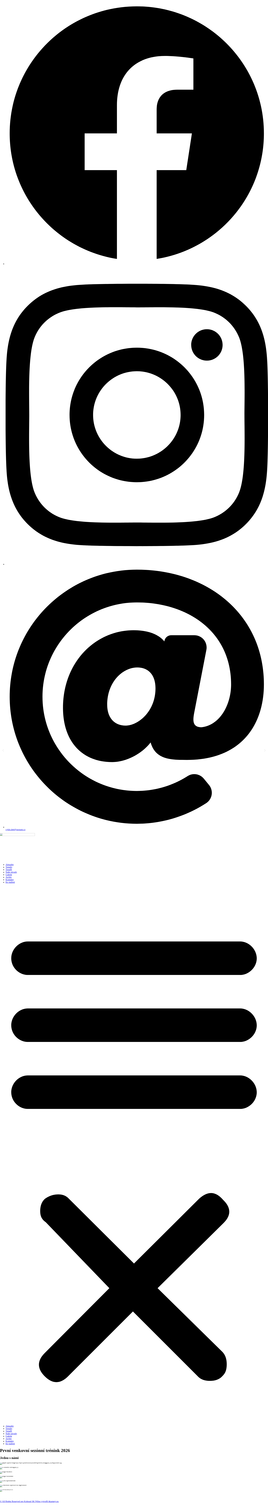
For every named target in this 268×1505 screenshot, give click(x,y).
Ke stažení (10, 882)
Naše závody (11, 872)
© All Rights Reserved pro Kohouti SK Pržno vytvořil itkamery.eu (29, 1501)
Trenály (9, 867)
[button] (134, 1154)
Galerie (9, 874)
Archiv (9, 877)
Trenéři (9, 869)
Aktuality (10, 864)
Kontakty (10, 879)
